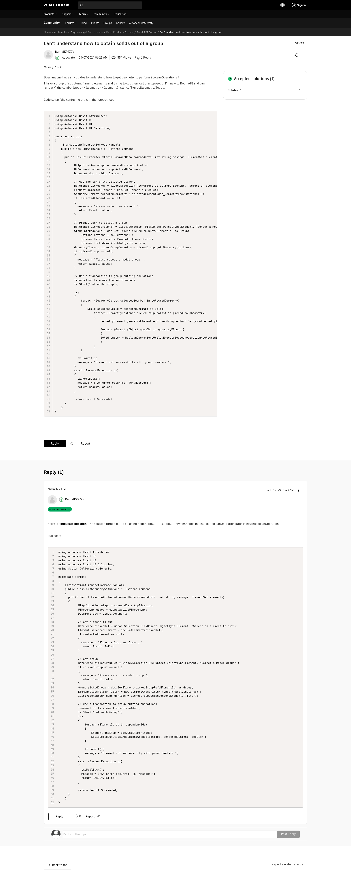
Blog (84, 23)
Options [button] (300, 43)
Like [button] (71, 443)
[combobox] (110, 5)
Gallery (120, 23)
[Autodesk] (56, 5)
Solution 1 (234, 90)
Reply (55, 443)
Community (52, 23)
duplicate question (73, 524)
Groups (107, 23)
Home (47, 32)
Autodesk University (141, 23)
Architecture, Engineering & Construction (78, 32)
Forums (69, 23)
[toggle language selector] (282, 5)
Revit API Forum (146, 32)
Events (95, 23)
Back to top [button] (59, 865)
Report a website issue (287, 864)
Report (85, 443)
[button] (305, 55)
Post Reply (288, 834)
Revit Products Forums (119, 32)
